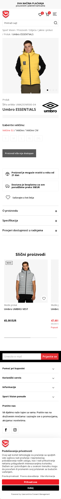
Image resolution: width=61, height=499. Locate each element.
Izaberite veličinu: (13, 125)
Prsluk (7, 34)
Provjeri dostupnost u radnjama (22, 230)
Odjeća (32, 30)
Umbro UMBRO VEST (16, 309)
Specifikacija (10, 220)
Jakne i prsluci (46, 30)
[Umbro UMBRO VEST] (26, 281)
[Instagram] (15, 430)
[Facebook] (6, 430)
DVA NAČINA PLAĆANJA (30, 3)
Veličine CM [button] (32, 130)
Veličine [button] (20, 130)
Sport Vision (8, 30)
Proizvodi (22, 30)
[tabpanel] (30, 65)
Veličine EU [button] (8, 130)
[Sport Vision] (5, 14)
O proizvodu (10, 210)
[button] (30, 23)
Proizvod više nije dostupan (19, 153)
